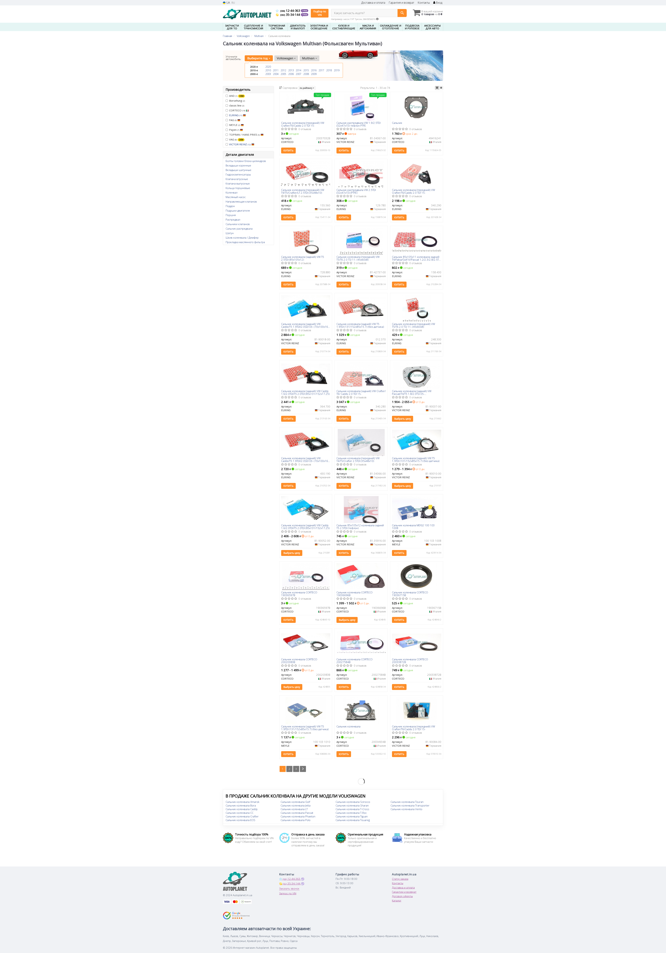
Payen (234, 129)
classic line (236, 105)
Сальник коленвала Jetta (295, 805)
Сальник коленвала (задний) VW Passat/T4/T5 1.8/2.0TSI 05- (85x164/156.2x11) (411, 392)
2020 (268, 66)
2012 (283, 70)
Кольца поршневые (238, 188)
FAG (233, 120)
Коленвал (231, 192)
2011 (276, 70)
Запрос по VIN (287, 893)
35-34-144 (290, 14)
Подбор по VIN (319, 13)
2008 (306, 74)
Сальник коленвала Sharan (352, 805)
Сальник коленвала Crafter (242, 816)
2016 (314, 70)
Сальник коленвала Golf (295, 802)
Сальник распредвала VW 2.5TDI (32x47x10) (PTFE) (356, 191)
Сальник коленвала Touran (407, 802)
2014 (298, 70)
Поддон (230, 206)
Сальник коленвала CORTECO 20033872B (410, 660)
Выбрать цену (402, 418)
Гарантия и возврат (401, 3)
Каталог (396, 900)
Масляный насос (236, 197)
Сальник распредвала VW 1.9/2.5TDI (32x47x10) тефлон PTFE (358, 124)
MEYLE (234, 125)
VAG (236, 139)
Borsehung (237, 100)
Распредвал (233, 219)
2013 (291, 70)
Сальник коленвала (348, 726)
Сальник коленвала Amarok (242, 802)
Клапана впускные (237, 179)
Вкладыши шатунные (238, 170)
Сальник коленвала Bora (241, 805)
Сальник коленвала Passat (297, 812)
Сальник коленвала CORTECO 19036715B (410, 593)
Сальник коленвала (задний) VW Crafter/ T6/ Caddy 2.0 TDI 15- (361, 392)
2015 (306, 70)
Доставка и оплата (373, 3)
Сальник (397, 123)
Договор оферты (402, 896)
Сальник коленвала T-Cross (352, 809)
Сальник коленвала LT (294, 809)
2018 (329, 70)
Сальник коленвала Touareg (353, 820)
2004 (276, 74)
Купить (288, 150)
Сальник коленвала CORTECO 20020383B (299, 660)
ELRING (235, 115)
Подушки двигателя (238, 210)
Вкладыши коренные (238, 165)
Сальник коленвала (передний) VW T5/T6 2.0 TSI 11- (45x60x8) (357, 258)
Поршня (231, 215)
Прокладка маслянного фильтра (245, 242)
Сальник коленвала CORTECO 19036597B (299, 593)
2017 (321, 70)
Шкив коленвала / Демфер (242, 237)
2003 (268, 74)
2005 (283, 74)
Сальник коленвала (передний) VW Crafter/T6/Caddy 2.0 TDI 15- (302, 124)
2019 (336, 70)
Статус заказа (400, 879)
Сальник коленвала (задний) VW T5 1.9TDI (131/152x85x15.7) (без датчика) (360, 325)
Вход (438, 3)
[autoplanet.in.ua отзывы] (236, 915)
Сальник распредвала (239, 228)
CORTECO (237, 110)
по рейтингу (306, 88)
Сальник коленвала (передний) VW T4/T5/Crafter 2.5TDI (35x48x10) (357, 459)
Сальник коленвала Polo (295, 820)
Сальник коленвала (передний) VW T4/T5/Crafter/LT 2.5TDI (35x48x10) (302, 191)
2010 (268, 70)
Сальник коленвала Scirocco (353, 802)
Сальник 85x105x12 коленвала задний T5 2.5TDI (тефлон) (360, 526)
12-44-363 (290, 10)
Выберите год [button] (257, 58)
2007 (298, 74)
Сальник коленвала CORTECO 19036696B (354, 593)
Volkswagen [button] (285, 58)
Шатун (230, 233)
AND (236, 95)
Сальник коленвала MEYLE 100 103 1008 (413, 526)
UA (228, 3)
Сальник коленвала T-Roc (351, 812)
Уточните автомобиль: (233, 58)
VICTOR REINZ (240, 144)
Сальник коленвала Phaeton (298, 816)
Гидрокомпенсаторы (238, 174)
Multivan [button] (308, 58)
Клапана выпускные (238, 183)
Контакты (424, 3)
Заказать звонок (289, 888)
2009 (314, 74)
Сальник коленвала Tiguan (352, 816)
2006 (291, 74)
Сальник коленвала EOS (240, 820)
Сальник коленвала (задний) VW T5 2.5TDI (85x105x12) (302, 258)
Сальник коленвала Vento (406, 809)
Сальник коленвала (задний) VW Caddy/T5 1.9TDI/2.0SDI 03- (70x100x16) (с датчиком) (305, 325)
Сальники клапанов (238, 224)
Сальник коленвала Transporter (410, 805)
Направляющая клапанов (241, 201)
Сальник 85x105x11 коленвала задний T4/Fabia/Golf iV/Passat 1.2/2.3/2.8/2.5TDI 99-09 (416, 258)
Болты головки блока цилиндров (246, 161)
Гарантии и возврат (404, 892)
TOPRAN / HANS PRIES (244, 134)
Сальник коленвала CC (239, 812)
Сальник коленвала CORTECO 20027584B (354, 660)
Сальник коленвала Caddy (242, 809)
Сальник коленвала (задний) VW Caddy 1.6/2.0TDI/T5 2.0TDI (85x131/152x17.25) (305, 392)
